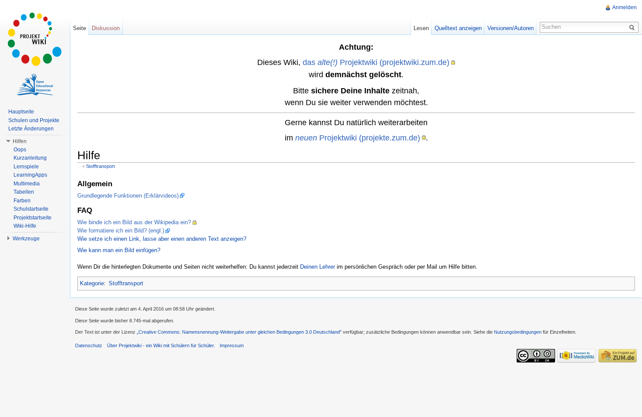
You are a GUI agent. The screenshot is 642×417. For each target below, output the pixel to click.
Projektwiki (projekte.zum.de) (357, 137)
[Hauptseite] (35, 39)
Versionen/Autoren (510, 28)
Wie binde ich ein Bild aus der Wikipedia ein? (134, 222)
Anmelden (624, 7)
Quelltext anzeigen (458, 28)
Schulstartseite (31, 209)
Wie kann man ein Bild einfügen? (118, 250)
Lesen (421, 28)
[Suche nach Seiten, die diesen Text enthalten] (633, 27)
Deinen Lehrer (317, 266)
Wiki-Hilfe (25, 226)
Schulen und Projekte (33, 120)
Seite (79, 28)
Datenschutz (88, 345)
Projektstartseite (33, 218)
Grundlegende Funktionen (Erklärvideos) (128, 195)
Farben (22, 201)
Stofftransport (100, 166)
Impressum (232, 345)
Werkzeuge (26, 239)
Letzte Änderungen (31, 129)
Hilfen (20, 141)
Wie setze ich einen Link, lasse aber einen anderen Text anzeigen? (161, 239)
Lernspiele (26, 167)
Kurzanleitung (30, 158)
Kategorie (92, 283)
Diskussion (106, 28)
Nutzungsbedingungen (518, 332)
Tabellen (24, 192)
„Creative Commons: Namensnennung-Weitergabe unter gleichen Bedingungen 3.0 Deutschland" (239, 332)
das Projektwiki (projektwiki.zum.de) (376, 62)
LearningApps (30, 175)
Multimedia (27, 184)
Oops (20, 150)
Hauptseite (21, 112)
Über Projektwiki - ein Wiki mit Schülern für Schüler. (161, 345)
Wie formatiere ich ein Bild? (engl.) (120, 230)
